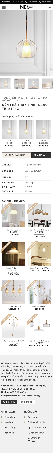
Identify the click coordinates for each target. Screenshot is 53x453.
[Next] (48, 43)
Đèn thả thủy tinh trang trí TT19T (39, 342)
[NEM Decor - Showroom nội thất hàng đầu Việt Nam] (26, 7)
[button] (4, 7)
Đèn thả (35, 98)
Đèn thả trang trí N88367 (14, 231)
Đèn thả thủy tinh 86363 (13, 269)
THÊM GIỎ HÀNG (16, 155)
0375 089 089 (18, 392)
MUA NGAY (39, 155)
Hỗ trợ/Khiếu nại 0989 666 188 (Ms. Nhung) (20, 396)
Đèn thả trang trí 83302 (39, 268)
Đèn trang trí (19, 98)
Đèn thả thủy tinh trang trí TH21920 (39, 231)
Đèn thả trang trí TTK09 (13, 341)
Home (5, 98)
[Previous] (4, 43)
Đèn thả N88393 (39, 307)
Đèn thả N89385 (14, 307)
